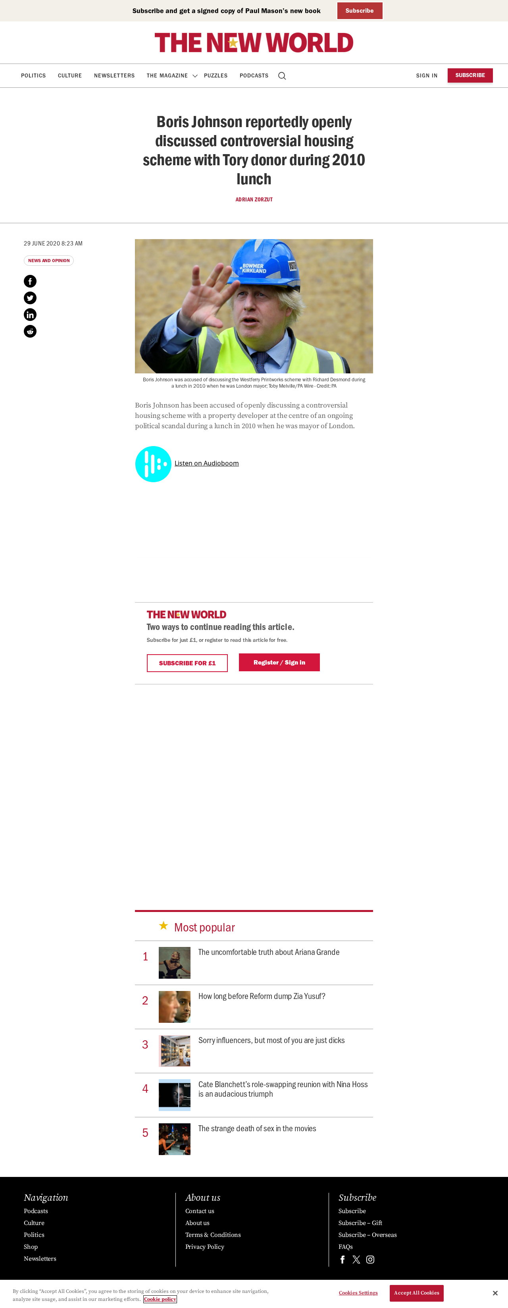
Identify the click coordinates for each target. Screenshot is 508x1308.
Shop (31, 1247)
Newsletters (114, 75)
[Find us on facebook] (342, 1261)
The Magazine (167, 75)
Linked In (30, 314)
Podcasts (254, 75)
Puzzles (216, 75)
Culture (70, 75)
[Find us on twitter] (356, 1261)
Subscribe (360, 10)
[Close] (495, 1293)
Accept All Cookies (416, 1293)
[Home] (254, 42)
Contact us (199, 1211)
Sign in (427, 75)
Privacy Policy (204, 1247)
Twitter (30, 298)
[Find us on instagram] (370, 1261)
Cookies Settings (358, 1293)
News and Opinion (48, 260)
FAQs (345, 1247)
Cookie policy (160, 1299)
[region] (254, 1294)
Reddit (30, 331)
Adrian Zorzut (254, 199)
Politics (33, 75)
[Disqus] (254, 783)
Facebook (30, 281)
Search (283, 76)
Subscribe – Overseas (367, 1235)
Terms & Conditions (213, 1235)
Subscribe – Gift (360, 1223)
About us (197, 1223)
